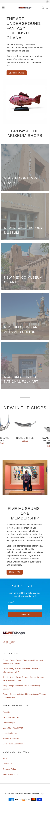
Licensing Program (11, 733)
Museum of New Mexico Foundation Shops (27, 794)
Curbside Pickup (9, 769)
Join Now (14, 572)
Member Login (9, 723)
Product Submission (11, 738)
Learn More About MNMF (13, 728)
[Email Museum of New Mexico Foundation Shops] (13, 643)
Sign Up (25, 614)
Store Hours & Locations (13, 744)
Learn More (16, 73)
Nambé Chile (25, 438)
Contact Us (7, 764)
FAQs (5, 758)
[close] (47, 1)
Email (11, 602)
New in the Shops (25, 408)
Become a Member (11, 717)
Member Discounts (11, 774)
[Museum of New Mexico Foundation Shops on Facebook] (4, 643)
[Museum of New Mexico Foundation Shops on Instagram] (10, 643)
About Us (6, 712)
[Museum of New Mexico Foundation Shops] (25, 8)
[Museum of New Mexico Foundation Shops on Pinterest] (7, 643)
